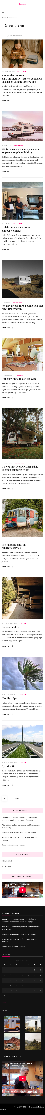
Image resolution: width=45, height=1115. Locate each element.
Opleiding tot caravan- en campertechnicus (16, 229)
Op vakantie (8, 766)
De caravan (21, 72)
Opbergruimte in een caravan (19, 378)
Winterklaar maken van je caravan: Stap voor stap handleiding (21, 150)
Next (17, 798)
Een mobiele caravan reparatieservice (14, 546)
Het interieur (8, 867)
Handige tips (9, 698)
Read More (7, 101)
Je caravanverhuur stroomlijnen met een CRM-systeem (22, 307)
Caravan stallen (10, 627)
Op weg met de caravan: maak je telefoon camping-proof (20, 468)
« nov (4, 1002)
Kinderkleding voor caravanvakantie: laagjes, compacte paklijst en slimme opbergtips (22, 78)
